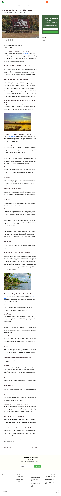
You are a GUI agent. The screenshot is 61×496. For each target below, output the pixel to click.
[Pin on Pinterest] (8, 40)
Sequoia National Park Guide (35, 481)
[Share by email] (12, 40)
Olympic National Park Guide (50, 485)
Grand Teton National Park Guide (49, 480)
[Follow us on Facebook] (43, 40)
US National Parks (19, 476)
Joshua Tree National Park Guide (49, 483)
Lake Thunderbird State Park (7, 12)
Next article (34, 447)
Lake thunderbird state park (11, 439)
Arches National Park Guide (50, 476)
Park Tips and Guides (27, 5)
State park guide (24, 439)
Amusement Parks (19, 479)
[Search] (47, 2)
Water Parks (18, 482)
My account (52, 2)
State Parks (12, 5)
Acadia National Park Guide (35, 483)
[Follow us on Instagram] (45, 40)
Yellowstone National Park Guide (35, 480)
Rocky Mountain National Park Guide (35, 486)
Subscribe (51, 31)
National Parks (4, 5)
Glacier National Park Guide (35, 477)
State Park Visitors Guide (11, 136)
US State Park (25, 53)
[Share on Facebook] (7, 40)
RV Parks (18, 5)
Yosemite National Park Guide (50, 474)
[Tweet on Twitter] (10, 40)
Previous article (8, 447)
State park (18, 439)
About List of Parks (5, 474)
